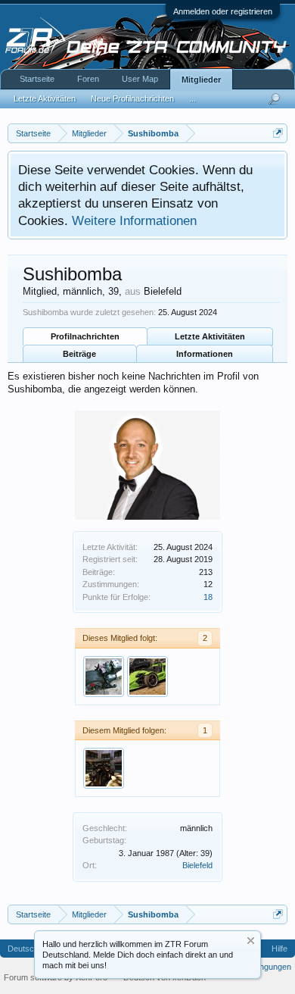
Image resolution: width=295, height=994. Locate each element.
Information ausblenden (250, 940)
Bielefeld (197, 865)
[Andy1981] (147, 676)
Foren (88, 78)
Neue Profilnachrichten (132, 98)
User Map (140, 78)
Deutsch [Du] (32, 948)
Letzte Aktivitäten (210, 336)
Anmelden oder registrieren (222, 11)
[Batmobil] (103, 768)
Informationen (204, 353)
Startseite (37, 78)
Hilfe (279, 948)
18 (208, 597)
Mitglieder (201, 79)
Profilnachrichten (85, 336)
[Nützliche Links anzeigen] (278, 133)
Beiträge (79, 353)
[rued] (103, 676)
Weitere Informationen (134, 220)
